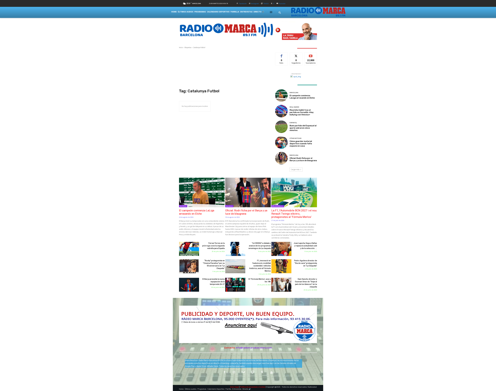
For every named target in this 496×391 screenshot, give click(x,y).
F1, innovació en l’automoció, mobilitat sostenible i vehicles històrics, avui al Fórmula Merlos (260, 266)
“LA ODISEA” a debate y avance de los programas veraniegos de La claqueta (259, 245)
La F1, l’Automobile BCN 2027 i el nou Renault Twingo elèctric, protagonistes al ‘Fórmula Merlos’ (294, 213)
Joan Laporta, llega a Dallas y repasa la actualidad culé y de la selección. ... (305, 245)
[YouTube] (271, 372)
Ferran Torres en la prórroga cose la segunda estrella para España (213, 245)
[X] (271, 3)
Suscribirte (311, 55)
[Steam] (243, 372)
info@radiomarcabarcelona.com (254, 347)
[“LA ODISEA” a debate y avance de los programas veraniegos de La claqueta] (235, 249)
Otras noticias (295, 138)
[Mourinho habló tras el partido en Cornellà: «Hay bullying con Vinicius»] (281, 111)
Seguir (296, 55)
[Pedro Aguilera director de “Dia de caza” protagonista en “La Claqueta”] (281, 266)
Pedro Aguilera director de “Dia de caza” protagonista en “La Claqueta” (305, 263)
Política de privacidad (248, 387)
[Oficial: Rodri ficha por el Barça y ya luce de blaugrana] (281, 158)
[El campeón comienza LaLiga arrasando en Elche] (281, 95)
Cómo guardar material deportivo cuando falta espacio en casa (301, 143)
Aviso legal (234, 387)
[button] (280, 13)
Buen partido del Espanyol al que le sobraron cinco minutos (303, 127)
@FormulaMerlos (277, 206)
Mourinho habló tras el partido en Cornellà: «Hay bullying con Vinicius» (302, 112)
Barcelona (294, 92)
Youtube (282, 3)
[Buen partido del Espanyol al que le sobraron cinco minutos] (281, 126)
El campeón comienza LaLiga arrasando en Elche (302, 96)
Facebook (243, 3)
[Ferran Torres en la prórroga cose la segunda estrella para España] (189, 249)
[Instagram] (249, 3)
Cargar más (295, 169)
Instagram (255, 3)
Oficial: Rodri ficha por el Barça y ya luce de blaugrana (303, 159)
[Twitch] (262, 3)
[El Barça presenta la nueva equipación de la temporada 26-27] (189, 285)
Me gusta (281, 55)
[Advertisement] (224, 69)
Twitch (266, 3)
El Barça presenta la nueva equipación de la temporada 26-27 (213, 281)
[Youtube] (277, 3)
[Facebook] (237, 3)
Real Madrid (294, 107)
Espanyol (293, 122)
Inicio (181, 47)
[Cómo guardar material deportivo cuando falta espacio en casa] (281, 142)
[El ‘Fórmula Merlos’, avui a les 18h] (235, 285)
